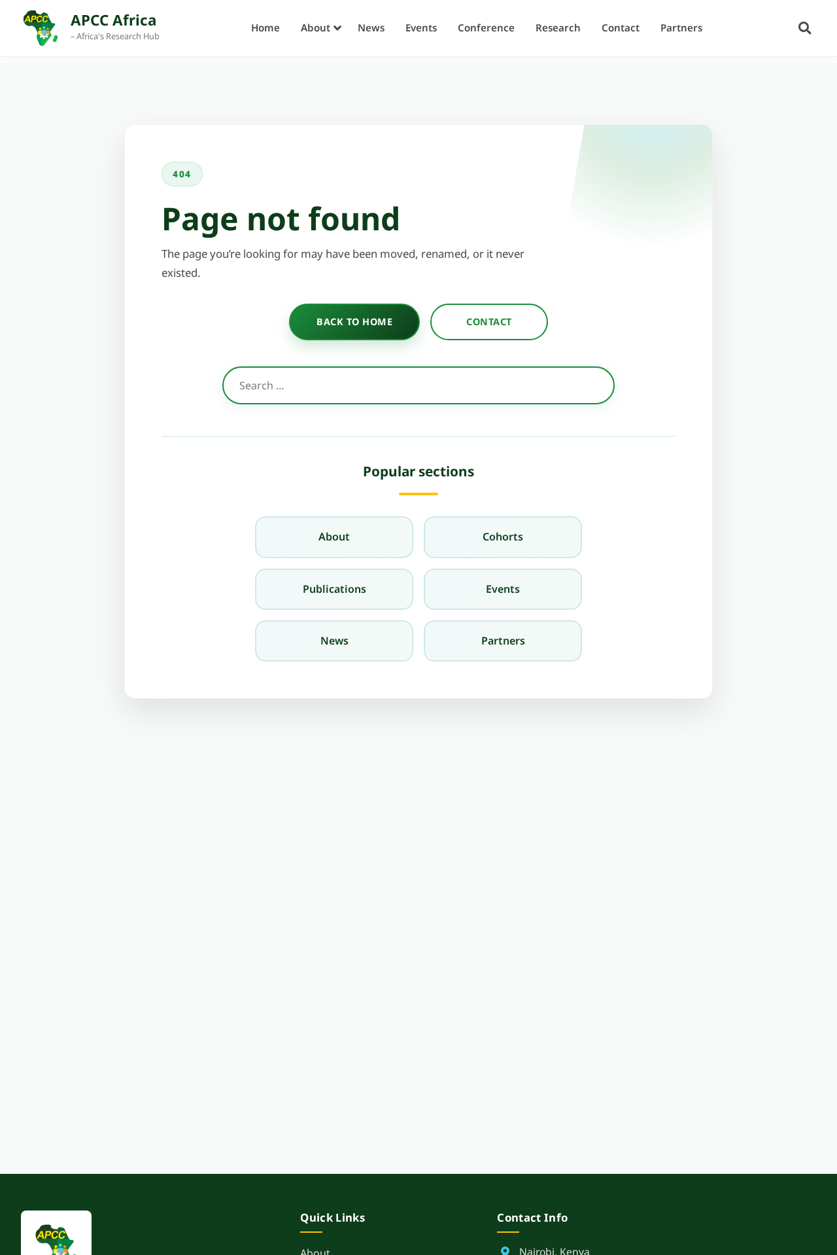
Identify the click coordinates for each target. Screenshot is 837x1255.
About (315, 27)
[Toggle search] (804, 27)
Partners (681, 27)
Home (265, 27)
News (371, 27)
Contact (621, 27)
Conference (486, 27)
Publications (334, 589)
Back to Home (354, 321)
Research (558, 27)
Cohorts (503, 536)
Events (421, 27)
